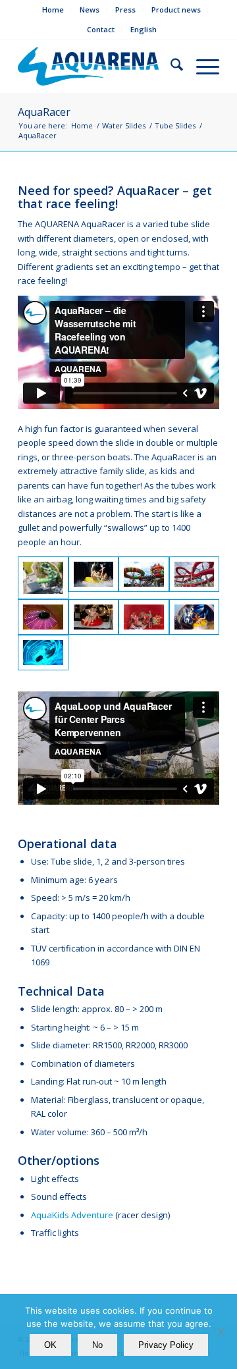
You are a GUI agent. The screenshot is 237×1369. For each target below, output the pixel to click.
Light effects (55, 1179)
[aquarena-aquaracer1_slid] (143, 577)
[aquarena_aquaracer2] (143, 617)
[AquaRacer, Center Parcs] (43, 577)
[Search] (170, 66)
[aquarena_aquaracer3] (43, 617)
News (89, 9)
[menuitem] (53, 10)
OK (50, 1345)
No (97, 1345)
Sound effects (59, 1196)
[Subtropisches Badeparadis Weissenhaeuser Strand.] (194, 577)
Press (125, 9)
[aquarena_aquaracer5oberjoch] (93, 617)
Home (53, 9)
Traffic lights (55, 1233)
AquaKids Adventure (72, 1215)
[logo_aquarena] (88, 66)
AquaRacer (44, 112)
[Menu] (201, 66)
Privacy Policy (166, 1345)
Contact (101, 29)
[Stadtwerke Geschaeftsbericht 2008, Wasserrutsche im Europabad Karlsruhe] (93, 577)
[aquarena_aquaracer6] (43, 652)
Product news (176, 9)
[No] (220, 1331)
